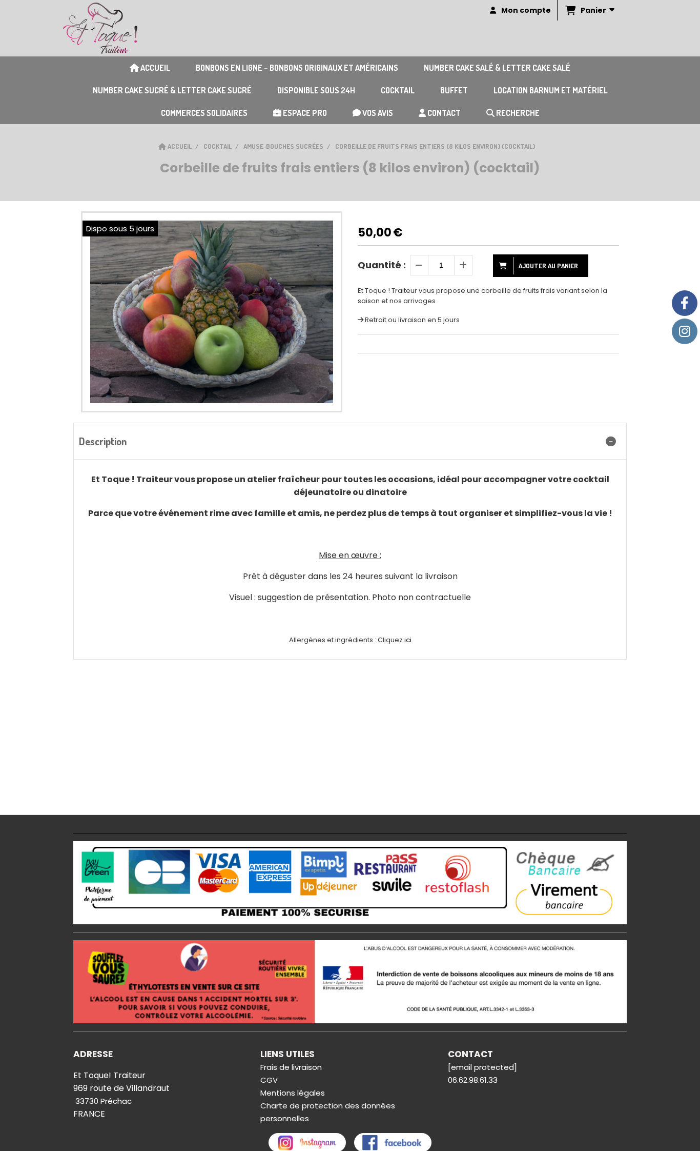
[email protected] (482, 1067)
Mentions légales (292, 1092)
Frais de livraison (291, 1067)
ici (407, 640)
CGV (269, 1080)
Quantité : (382, 265)
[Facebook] (684, 303)
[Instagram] (684, 331)
